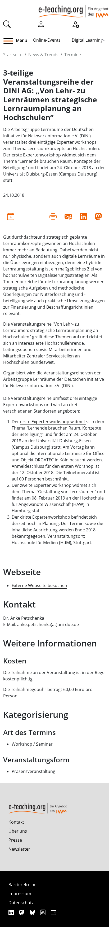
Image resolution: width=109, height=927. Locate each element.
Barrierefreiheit (23, 884)
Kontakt (16, 822)
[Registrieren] (75, 24)
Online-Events (47, 40)
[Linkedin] (11, 912)
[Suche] (7, 24)
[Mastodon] (22, 912)
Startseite (12, 55)
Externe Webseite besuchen (39, 585)
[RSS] (43, 912)
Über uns (17, 831)
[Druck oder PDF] (53, 216)
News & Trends (43, 55)
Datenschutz (21, 903)
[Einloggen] (41, 24)
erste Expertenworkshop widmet (53, 422)
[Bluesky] (33, 912)
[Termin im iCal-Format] (10, 216)
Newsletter (19, 849)
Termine (72, 55)
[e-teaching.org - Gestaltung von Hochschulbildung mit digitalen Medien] (73, 9)
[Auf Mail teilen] (68, 216)
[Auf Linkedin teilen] (83, 216)
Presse (15, 840)
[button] (10, 41)
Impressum (19, 894)
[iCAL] (53, 912)
